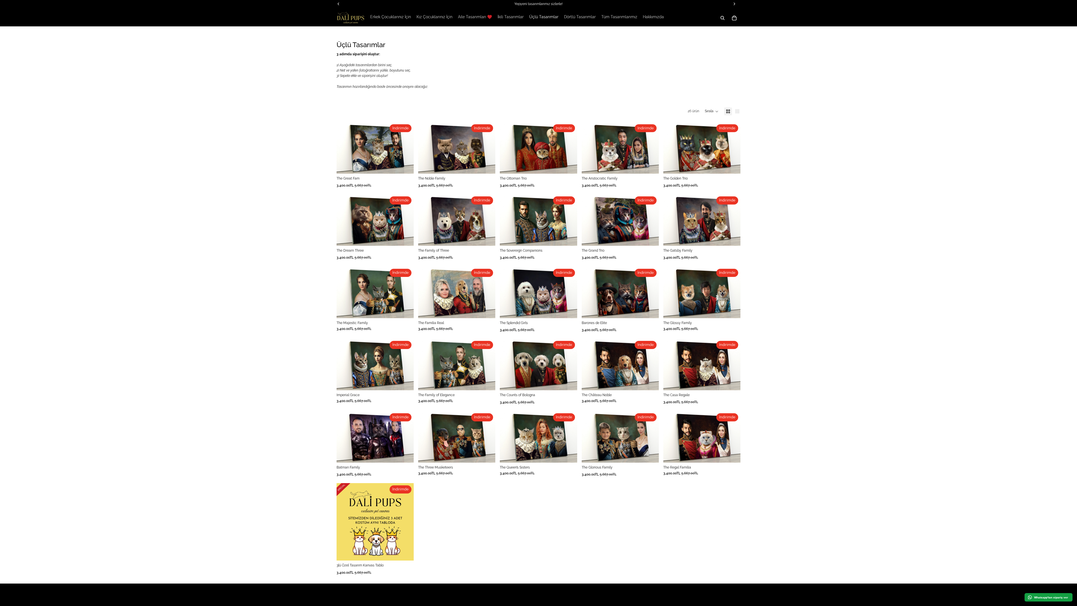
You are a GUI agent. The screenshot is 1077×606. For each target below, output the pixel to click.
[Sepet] (734, 18)
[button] (712, 111)
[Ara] (722, 18)
